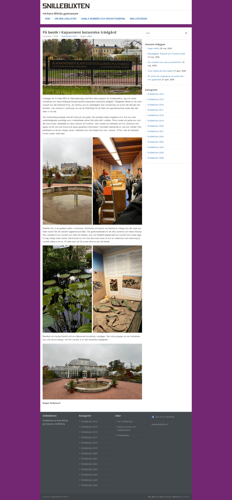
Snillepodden (138, 18)
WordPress (64, 496)
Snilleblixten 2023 (156, 141)
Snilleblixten (47, 496)
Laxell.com (185, 496)
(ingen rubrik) (153, 48)
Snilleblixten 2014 (156, 93)
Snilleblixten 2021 (156, 131)
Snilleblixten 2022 (156, 136)
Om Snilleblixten (65, 18)
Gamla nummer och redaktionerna (103, 18)
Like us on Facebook (164, 416)
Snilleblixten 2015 (156, 99)
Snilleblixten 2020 (156, 125)
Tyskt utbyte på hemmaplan (160, 70)
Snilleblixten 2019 (156, 120)
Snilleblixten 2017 (156, 109)
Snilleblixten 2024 (156, 147)
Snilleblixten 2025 (69, 36)
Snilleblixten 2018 (156, 115)
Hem (47, 18)
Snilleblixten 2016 (156, 104)
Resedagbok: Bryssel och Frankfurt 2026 (166, 53)
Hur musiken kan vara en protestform (164, 62)
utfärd (89, 36)
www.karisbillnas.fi (160, 424)
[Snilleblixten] (66, 6)
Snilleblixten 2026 (156, 157)
